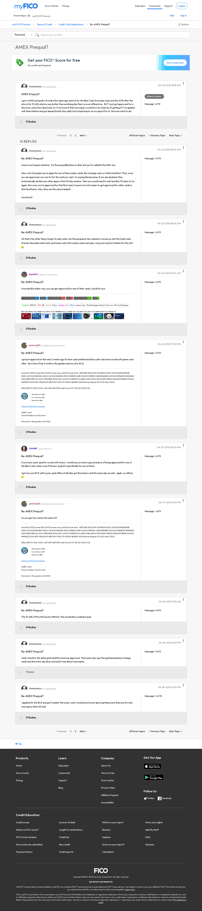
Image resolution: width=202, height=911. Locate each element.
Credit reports (66, 851)
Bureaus (106, 829)
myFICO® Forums (41, 16)
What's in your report (112, 822)
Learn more (130, 889)
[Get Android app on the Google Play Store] (153, 777)
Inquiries (106, 837)
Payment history (24, 851)
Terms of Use (107, 773)
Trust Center (107, 780)
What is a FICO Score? (27, 829)
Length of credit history (71, 829)
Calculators (108, 851)
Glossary (149, 844)
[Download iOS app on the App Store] (152, 766)
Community (155, 5)
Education (140, 5)
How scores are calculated (29, 844)
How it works (22, 773)
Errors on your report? (113, 844)
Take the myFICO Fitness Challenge (33, 406)
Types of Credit (44, 24)
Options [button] (185, 24)
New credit (64, 844)
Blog (60, 787)
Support (168, 5)
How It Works (51, 5)
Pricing (65, 5)
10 (155, 696)
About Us (106, 765)
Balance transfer (154, 96)
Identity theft (152, 829)
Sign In (183, 15)
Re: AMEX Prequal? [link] (100, 24)
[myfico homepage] (26, 6)
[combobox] (112, 34)
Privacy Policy (108, 787)
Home (19, 765)
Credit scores (22, 822)
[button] (183, 82)
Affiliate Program (109, 795)
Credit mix (64, 837)
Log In (181, 5)
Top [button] (20, 743)
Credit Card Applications (71, 24)
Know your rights (154, 822)
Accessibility (107, 802)
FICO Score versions (26, 837)
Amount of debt (67, 822)
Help (172, 15)
